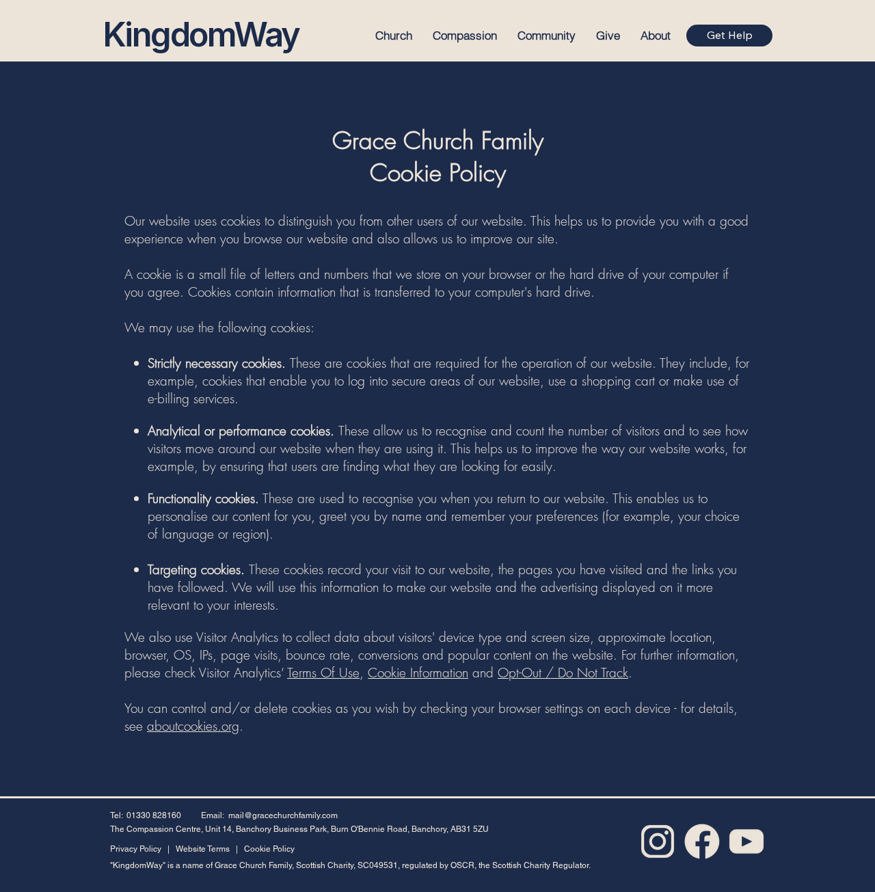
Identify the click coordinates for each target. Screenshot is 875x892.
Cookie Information (418, 672)
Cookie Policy (269, 849)
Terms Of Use (323, 672)
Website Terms (202, 849)
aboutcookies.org (193, 726)
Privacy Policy (135, 849)
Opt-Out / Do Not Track (563, 672)
